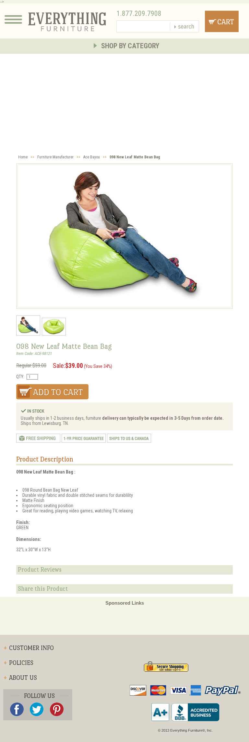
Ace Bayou (91, 157)
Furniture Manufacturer (55, 157)
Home (23, 157)
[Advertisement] (124, 102)
